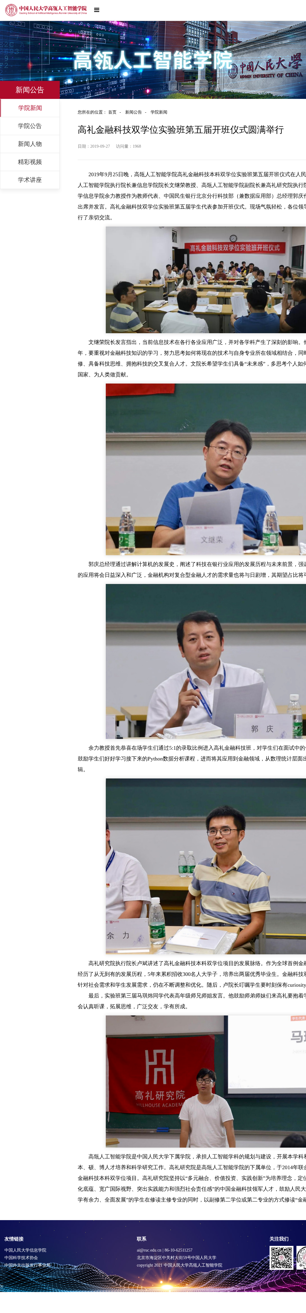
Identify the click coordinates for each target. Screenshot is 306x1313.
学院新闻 (30, 108)
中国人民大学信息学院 (25, 1250)
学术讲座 (30, 179)
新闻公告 (135, 112)
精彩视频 (30, 162)
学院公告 (30, 126)
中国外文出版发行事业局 (27, 1265)
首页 (114, 112)
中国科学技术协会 (21, 1257)
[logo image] (46, 10)
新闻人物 (30, 144)
